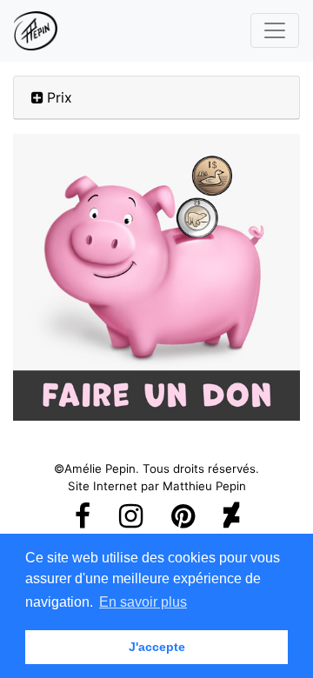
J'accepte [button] (157, 647)
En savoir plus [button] (143, 602)
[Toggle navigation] (274, 30)
